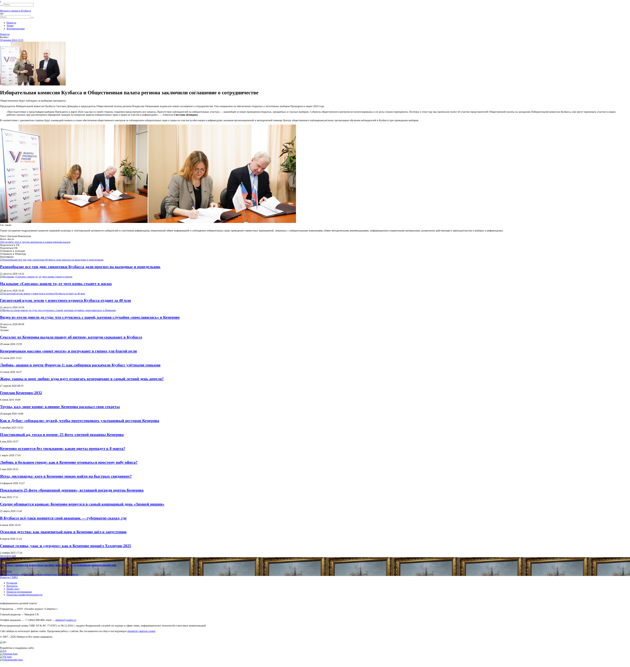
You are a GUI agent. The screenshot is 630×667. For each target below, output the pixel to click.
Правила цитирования (19, 591)
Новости (11, 22)
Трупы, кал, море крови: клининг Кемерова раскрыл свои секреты (60, 407)
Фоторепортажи (16, 28)
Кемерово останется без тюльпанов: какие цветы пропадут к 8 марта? (62, 448)
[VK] (6, 656)
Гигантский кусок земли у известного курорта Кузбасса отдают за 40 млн (65, 300)
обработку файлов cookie (141, 631)
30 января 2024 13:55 (11, 40)
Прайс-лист (13, 588)
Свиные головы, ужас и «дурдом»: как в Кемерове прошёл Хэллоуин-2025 (65, 546)
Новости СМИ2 (9, 577)
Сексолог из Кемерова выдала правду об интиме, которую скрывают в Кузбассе (71, 337)
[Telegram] (9, 653)
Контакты (12, 585)
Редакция (12, 583)
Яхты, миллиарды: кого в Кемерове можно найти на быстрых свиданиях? (66, 476)
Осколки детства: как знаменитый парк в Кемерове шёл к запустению (63, 532)
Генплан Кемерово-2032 (21, 393)
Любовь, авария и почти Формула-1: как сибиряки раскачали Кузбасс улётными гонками (80, 365)
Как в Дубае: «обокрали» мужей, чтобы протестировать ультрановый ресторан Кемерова (79, 420)
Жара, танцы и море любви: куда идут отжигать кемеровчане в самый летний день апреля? (82, 379)
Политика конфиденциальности (24, 594)
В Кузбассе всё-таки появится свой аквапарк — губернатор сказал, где (63, 518)
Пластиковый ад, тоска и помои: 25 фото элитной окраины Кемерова (62, 434)
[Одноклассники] (11, 659)
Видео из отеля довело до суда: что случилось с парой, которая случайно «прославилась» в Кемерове (90, 317)
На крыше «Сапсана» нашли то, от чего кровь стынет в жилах (56, 283)
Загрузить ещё (8, 555)
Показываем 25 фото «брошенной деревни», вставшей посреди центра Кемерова (72, 490)
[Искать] (1, 5)
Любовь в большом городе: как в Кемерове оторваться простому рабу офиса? (68, 462)
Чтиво (10, 25)
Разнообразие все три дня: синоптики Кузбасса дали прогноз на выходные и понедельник (80, 267)
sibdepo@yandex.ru (65, 620)
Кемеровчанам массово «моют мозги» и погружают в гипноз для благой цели (68, 351)
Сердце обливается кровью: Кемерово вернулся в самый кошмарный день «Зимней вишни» (82, 504)
